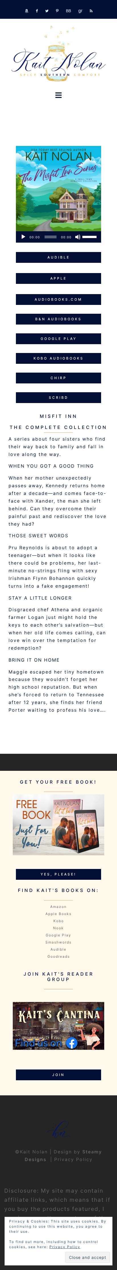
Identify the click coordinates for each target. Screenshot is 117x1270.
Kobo (58, 921)
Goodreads (58, 956)
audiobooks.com (58, 299)
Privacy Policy (73, 1159)
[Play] (23, 237)
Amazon (58, 907)
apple (58, 278)
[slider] (90, 236)
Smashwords (58, 942)
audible (58, 257)
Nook (58, 928)
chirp (59, 378)
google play (59, 338)
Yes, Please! (58, 874)
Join (58, 1075)
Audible (58, 949)
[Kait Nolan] (58, 53)
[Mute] (78, 237)
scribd (58, 397)
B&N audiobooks (58, 319)
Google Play (58, 935)
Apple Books (58, 914)
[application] (58, 237)
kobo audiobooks (59, 358)
